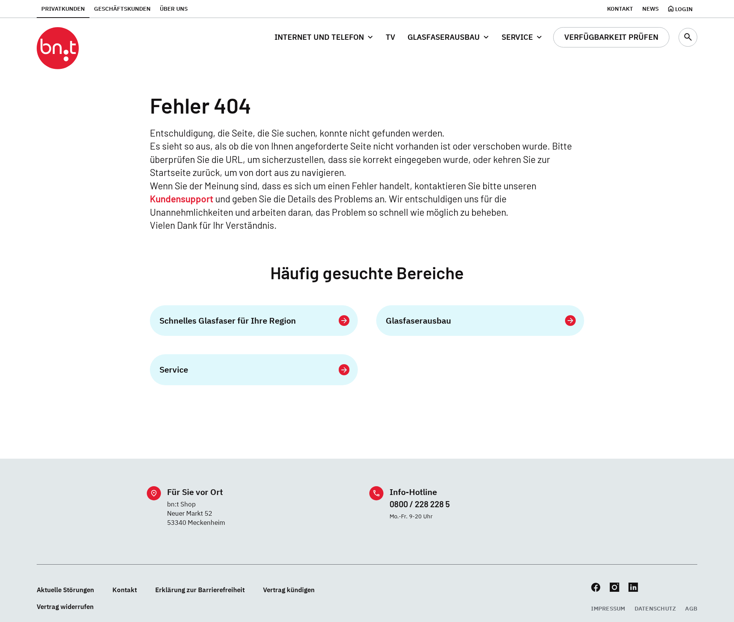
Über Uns (174, 8)
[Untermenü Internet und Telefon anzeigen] (370, 37)
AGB (691, 608)
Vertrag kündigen (289, 589)
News (650, 8)
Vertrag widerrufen (65, 606)
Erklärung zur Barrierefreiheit (200, 589)
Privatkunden (63, 8)
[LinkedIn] (633, 587)
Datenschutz (655, 608)
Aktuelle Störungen (65, 589)
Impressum (608, 608)
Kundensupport (181, 198)
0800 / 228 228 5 (420, 504)
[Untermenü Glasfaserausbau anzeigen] (486, 37)
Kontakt (620, 8)
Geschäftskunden (122, 8)
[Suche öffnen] (688, 37)
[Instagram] (614, 587)
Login (684, 9)
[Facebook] (596, 587)
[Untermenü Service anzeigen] (539, 37)
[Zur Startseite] (58, 48)
